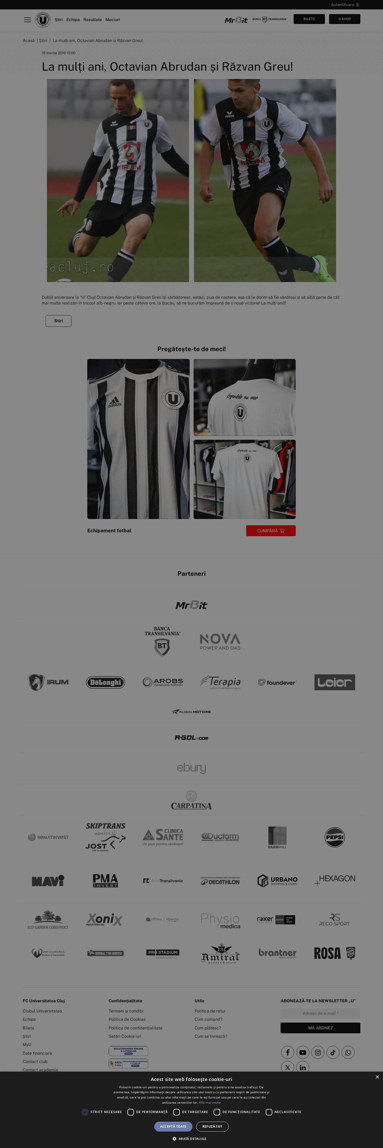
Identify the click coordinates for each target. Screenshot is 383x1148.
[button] (191, 1138)
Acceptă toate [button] (173, 1126)
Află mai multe (210, 1102)
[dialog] (191, 1110)
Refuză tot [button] (212, 1126)
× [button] (377, 1077)
